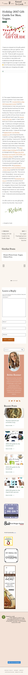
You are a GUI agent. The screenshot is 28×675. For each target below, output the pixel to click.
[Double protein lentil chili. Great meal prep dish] (20, 655)
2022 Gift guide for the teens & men (13, 444)
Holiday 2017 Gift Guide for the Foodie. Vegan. (6, 235)
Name (5, 321)
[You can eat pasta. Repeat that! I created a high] (8, 642)
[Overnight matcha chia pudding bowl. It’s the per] (20, 642)
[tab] (12, 280)
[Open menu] (25, 3)
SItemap (16, 670)
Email (4, 328)
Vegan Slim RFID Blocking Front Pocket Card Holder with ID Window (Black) (13, 154)
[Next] (24, 265)
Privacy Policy (9, 670)
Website (5, 334)
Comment (5, 297)
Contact (21, 670)
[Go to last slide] (3, 265)
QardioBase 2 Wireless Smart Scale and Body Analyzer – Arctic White (13, 168)
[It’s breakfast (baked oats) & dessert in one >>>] (8, 655)
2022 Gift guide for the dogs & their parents (13, 491)
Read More (10, 425)
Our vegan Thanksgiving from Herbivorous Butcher (21, 236)
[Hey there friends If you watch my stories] (20, 630)
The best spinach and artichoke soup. (12, 421)
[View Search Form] (3, 3)
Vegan (4, 21)
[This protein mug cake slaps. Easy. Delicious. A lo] (8, 630)
